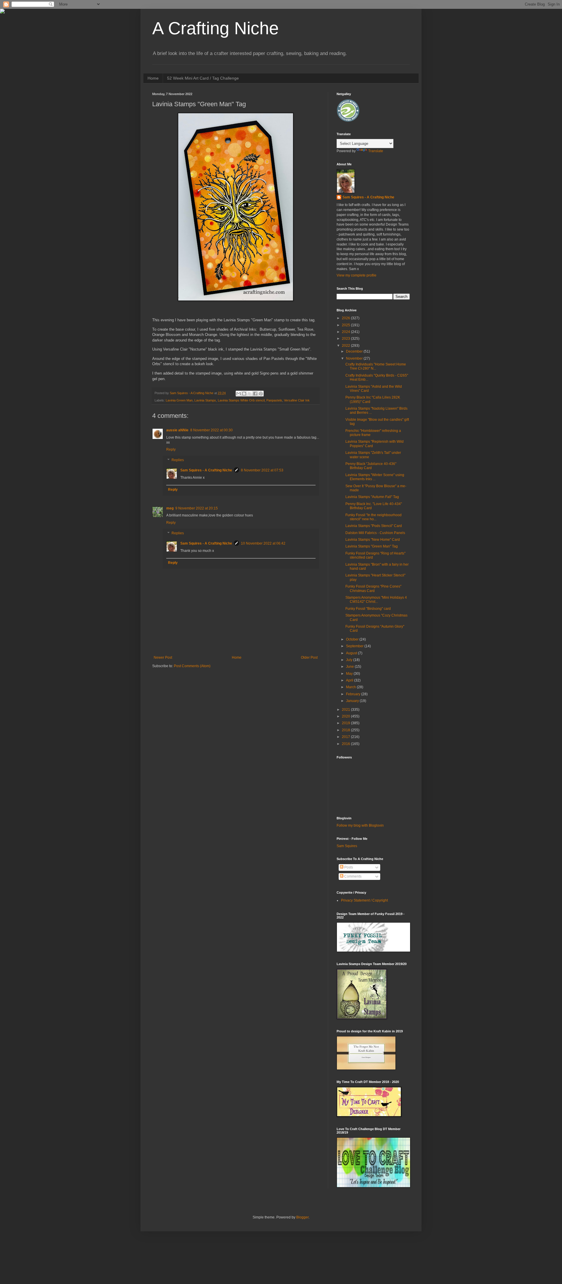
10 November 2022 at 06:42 (263, 543)
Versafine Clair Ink (297, 400)
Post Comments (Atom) (192, 666)
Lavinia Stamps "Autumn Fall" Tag (372, 497)
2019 (346, 723)
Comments (352, 876)
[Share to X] (250, 393)
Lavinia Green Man (179, 400)
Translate (375, 151)
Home (153, 78)
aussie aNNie (177, 430)
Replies (178, 460)
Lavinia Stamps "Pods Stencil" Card (373, 526)
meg (170, 508)
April (350, 680)
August (352, 653)
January (353, 701)
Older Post (309, 657)
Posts (348, 867)
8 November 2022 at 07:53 (262, 470)
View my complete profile (356, 275)
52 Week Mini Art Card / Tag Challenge (203, 78)
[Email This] (238, 393)
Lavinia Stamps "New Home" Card (372, 540)
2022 (346, 346)
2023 (346, 339)
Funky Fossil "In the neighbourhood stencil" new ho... (373, 517)
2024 (346, 332)
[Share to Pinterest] (261, 393)
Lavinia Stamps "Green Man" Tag (371, 546)
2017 (346, 737)
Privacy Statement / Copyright (364, 900)
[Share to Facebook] (255, 393)
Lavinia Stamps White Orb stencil (241, 400)
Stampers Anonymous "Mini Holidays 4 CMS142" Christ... (376, 599)
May (350, 674)
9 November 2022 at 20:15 (196, 508)
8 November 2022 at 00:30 (211, 430)
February (353, 694)
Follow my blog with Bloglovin (360, 825)
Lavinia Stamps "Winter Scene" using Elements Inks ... (374, 477)
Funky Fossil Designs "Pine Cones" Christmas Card (373, 588)
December (355, 351)
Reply (171, 449)
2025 (346, 325)
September (355, 646)
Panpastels (274, 400)
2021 (346, 710)
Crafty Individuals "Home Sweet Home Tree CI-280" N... (375, 366)
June (350, 667)
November (355, 358)
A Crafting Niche (215, 28)
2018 (346, 730)
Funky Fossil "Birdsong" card (368, 609)
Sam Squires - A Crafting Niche (206, 470)
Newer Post (163, 657)
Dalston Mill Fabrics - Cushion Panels (375, 533)
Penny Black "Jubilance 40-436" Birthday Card (370, 466)
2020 (346, 716)
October (352, 639)
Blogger (302, 1217)
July (349, 660)
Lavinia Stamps (205, 400)
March (351, 687)
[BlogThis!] (244, 393)
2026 (346, 318)
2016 (346, 744)
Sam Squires (347, 846)
